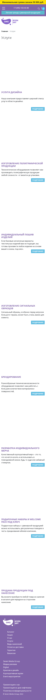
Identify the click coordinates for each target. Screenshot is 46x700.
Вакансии (11, 653)
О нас (9, 638)
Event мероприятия (11, 676)
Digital (6, 667)
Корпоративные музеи (13, 673)
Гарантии (11, 650)
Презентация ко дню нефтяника (17, 687)
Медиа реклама (10, 664)
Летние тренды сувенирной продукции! (23, 12)
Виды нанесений (14, 644)
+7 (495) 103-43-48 (21, 8)
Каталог (10, 632)
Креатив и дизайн (11, 670)
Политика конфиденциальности (17, 691)
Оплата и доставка (15, 647)
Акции (10, 635)
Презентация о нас (11, 684)
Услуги (10, 641)
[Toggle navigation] (3, 8)
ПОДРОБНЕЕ (37, 109)
